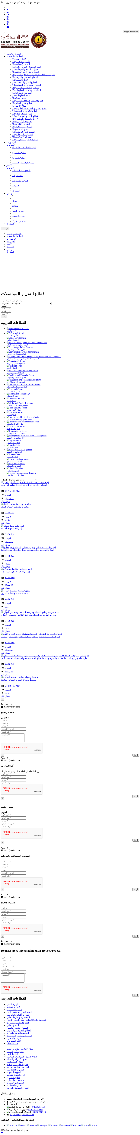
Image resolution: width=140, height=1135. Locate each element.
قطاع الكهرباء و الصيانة (24, 111)
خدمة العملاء (19, 98)
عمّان (7, 520)
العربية (8, 495)
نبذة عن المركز (19, 221)
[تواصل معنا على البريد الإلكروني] (93, 1125)
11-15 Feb (9, 512)
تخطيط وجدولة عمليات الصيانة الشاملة (18, 680)
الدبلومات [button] (11, 145)
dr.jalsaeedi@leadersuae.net (22, 1114)
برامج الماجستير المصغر (23, 162)
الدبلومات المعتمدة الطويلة (24, 147)
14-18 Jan (9, 556)
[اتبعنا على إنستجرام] (42, 1125)
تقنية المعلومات (21, 95)
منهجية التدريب (19, 216)
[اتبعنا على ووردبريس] (64, 1125)
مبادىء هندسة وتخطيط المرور (14, 593)
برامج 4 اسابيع (18, 157)
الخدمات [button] (10, 168)
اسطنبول (9, 498)
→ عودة (5, 229)
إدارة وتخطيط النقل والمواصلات (15, 572)
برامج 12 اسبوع (19, 152)
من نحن (10, 249)
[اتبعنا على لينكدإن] (32, 1125)
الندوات (15, 186)
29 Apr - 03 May (12, 491)
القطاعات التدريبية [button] (15, 56)
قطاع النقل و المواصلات (25, 116)
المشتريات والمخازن (23, 132)
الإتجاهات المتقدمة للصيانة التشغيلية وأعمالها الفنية (24, 485)
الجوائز (15, 201)
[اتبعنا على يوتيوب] (76, 1125)
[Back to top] (2, 1132)
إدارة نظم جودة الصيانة (11, 528)
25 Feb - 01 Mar (12, 686)
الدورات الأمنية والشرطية (25, 69)
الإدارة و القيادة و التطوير (25, 119)
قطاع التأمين (19, 106)
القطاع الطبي (20, 80)
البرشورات (11, 142)
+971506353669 (37, 1107)
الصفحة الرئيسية (14, 54)
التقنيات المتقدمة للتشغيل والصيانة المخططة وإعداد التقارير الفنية (30, 636)
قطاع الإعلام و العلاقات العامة (27, 100)
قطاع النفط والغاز (22, 113)
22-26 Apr (9, 534)
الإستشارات (17, 175)
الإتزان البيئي (19, 59)
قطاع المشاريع (20, 129)
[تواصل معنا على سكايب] (85, 1125)
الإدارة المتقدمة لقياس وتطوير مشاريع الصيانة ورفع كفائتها (27, 550)
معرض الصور (18, 211)
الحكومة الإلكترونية (22, 121)
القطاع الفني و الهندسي (24, 82)
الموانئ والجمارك (22, 93)
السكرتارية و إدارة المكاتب (25, 72)
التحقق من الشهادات (21, 170)
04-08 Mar (9, 577)
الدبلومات (11, 241)
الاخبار (9, 165)
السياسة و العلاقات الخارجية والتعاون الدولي (33, 74)
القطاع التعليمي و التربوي (25, 77)
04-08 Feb (9, 599)
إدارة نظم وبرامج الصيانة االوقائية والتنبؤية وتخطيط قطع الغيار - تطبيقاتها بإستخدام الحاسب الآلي (44, 658)
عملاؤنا (15, 206)
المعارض (16, 191)
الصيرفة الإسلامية (22, 137)
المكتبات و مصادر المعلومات (26, 90)
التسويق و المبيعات (22, 134)
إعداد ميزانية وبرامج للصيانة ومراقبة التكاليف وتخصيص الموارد (29, 615)
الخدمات (10, 246)
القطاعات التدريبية (15, 236)
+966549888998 (38, 1112)
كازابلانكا (9, 585)
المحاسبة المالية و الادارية (25, 87)
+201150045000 (35, 1109)
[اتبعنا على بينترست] (53, 1125)
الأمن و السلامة (21, 61)
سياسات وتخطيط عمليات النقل (15, 507)
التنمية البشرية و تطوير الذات (27, 67)
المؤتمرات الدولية (20, 180)
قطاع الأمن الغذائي (22, 103)
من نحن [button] (10, 193)
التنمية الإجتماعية (21, 64)
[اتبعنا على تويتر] (22, 1125)
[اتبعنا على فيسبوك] (12, 1125)
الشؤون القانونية (21, 124)
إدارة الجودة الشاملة (22, 126)
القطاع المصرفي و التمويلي (26, 85)
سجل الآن (5, 501)
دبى (7, 607)
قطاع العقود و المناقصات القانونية (29, 108)
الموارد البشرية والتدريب (25, 139)
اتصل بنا (10, 224)
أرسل (136, 755)
